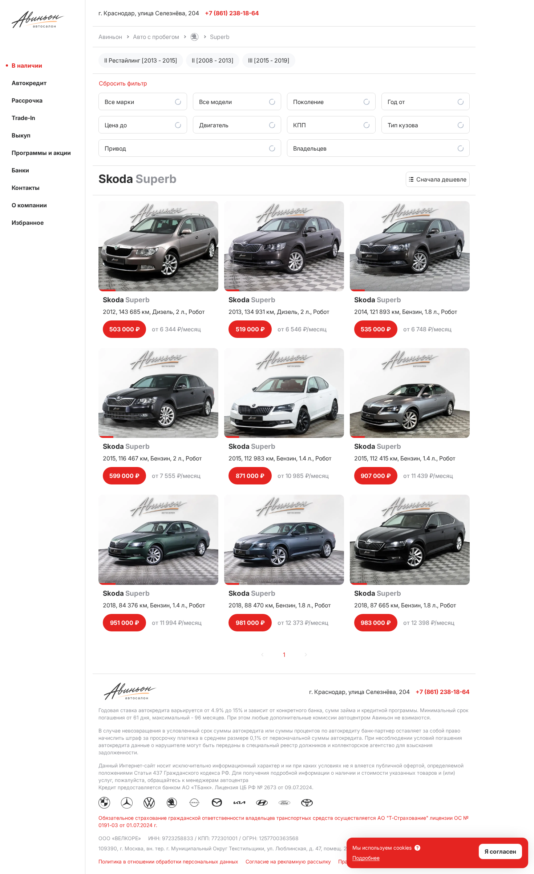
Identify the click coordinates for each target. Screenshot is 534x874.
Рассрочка (27, 100)
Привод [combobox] (115, 148)
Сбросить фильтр (123, 83)
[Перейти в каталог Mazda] (217, 804)
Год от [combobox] (396, 101)
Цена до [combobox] (116, 125)
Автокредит (29, 83)
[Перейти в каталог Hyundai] (262, 804)
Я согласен (500, 851)
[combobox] (441, 179)
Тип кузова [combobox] (403, 125)
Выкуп (21, 135)
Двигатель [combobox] (213, 125)
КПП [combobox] (299, 125)
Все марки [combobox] (119, 101)
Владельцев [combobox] (310, 148)
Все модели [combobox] (215, 101)
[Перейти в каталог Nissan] (194, 804)
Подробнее (366, 858)
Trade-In (23, 117)
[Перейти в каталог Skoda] (172, 804)
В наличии (27, 65)
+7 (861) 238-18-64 (443, 692)
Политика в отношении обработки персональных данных (169, 861)
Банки (20, 170)
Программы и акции (41, 152)
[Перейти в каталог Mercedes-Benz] (127, 804)
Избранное (28, 222)
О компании (29, 205)
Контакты (26, 187)
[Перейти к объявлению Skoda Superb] (158, 246)
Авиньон (110, 36)
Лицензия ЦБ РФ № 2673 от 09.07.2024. (264, 787)
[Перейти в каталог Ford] (284, 804)
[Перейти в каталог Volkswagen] (149, 804)
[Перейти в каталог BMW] (104, 804)
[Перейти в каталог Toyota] (307, 804)
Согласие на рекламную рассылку (289, 861)
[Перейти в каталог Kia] (239, 804)
